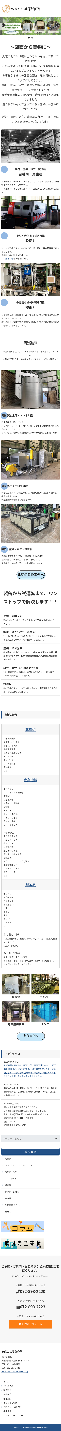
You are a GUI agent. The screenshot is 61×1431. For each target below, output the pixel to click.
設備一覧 (9, 259)
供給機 (8, 1198)
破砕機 (8, 1185)
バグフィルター (12, 1171)
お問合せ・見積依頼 (12, 1407)
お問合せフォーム (32, 1324)
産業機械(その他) (12, 1204)
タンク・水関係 (12, 1191)
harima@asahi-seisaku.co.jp (14, 1371)
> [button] (57, 25)
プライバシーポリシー (13, 1415)
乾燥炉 (8, 1158)
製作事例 (7, 1390)
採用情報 (7, 1411)
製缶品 (8, 1211)
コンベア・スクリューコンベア (19, 1165)
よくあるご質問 (10, 1402)
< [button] (3, 25)
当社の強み (8, 1386)
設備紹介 (7, 1394)
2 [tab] (32, 38)
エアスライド (11, 1178)
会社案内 (7, 1398)
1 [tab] (29, 38)
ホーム (6, 1381)
